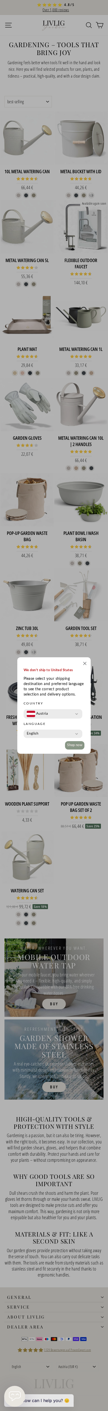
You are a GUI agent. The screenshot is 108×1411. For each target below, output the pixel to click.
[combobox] (37, 714)
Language (35, 723)
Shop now (74, 745)
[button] (85, 664)
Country (33, 703)
